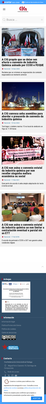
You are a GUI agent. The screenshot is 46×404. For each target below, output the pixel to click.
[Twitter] (9, 375)
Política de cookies (9, 329)
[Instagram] (12, 375)
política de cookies (10, 388)
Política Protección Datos (11, 325)
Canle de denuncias (9, 333)
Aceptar (36, 398)
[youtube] (16, 375)
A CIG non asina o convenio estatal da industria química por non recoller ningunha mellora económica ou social (22, 172)
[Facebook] (5, 375)
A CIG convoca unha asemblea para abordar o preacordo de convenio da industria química (22, 116)
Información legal (8, 322)
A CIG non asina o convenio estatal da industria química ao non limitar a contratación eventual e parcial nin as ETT (23, 229)
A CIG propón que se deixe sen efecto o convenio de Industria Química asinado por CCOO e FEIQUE (23, 62)
